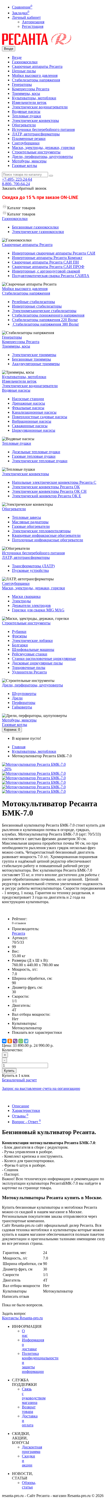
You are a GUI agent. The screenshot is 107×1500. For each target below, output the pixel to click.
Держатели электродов (31, 605)
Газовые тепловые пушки (33, 456)
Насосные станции (28, 399)
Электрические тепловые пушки (39, 461)
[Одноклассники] (9, 1041)
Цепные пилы (24, 71)
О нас (25, 1333)
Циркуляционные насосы (33, 430)
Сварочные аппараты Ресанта (37, 66)
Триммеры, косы (26, 93)
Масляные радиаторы (30, 522)
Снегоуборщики (26, 143)
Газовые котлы (24, 165)
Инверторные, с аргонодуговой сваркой (46, 271)
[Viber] (15, 1041)
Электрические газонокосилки (38, 231)
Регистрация (32, 26)
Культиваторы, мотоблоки (34, 98)
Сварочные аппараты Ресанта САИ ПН (45, 262)
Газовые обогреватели (31, 526)
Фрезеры (19, 636)
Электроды (21, 601)
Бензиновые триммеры (31, 359)
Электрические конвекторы (35, 120)
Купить (9, 1071)
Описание (20, 1106)
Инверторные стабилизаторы (37, 306)
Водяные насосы (26, 111)
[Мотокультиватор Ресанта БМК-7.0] (34, 773)
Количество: (12, 1050)
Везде (17, 57)
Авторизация (33, 22)
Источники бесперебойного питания (43, 129)
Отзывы (20, 1116)
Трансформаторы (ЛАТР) (33, 566)
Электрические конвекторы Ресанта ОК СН (49, 491)
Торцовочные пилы (28, 667)
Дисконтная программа (32, 1449)
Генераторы (22, 84)
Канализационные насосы (34, 412)
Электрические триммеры (34, 355)
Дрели (17, 698)
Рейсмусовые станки (29, 654)
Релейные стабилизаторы (33, 302)
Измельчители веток (29, 102)
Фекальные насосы (28, 408)
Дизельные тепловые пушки (36, 452)
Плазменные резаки (29, 138)
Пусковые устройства (30, 570)
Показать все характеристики (37, 1032)
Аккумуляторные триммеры (36, 364)
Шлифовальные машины (33, 649)
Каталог (21, 214)
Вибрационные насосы (31, 421)
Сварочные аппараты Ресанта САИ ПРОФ (48, 267)
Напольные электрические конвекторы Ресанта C (54, 482)
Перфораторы (23, 702)
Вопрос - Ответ (26, 1122)
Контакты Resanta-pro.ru (22, 1318)
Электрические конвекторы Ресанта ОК (46, 487)
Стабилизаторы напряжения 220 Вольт (45, 320)
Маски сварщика (26, 596)
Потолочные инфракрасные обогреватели (47, 540)
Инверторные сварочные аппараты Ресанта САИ (53, 253)
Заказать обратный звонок (24, 188)
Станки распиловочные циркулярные (44, 658)
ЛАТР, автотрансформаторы (36, 134)
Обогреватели (24, 125)
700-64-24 (16, 184)
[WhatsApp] (20, 1041)
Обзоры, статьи (29, 1484)
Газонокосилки (25, 62)
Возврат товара (29, 1409)
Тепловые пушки (26, 116)
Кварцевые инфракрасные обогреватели (46, 535)
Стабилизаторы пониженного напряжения (48, 315)
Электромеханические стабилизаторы (44, 311)
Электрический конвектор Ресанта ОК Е (46, 496)
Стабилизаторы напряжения (36, 80)
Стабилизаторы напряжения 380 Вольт (45, 324)
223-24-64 (17, 179)
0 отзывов (19, 923)
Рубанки (19, 631)
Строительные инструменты (36, 152)
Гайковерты (22, 707)
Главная (18, 747)
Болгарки (20, 645)
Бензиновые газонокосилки (35, 227)
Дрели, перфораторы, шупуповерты (42, 156)
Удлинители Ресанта (29, 672)
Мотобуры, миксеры (29, 161)
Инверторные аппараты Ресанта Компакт (47, 258)
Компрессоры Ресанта (30, 89)
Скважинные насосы (30, 426)
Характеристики (26, 1110)
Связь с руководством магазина (34, 1396)
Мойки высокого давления (34, 75)
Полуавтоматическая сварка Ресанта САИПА (50, 276)
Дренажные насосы (28, 403)
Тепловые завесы (26, 517)
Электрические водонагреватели (40, 107)
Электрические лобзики (32, 640)
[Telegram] (26, 1041)
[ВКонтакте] (4, 1041)
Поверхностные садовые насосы (39, 417)
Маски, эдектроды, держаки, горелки (43, 147)
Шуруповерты (24, 693)
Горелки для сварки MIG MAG (38, 610)
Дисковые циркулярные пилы (37, 663)
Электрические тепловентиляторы (41, 531)
